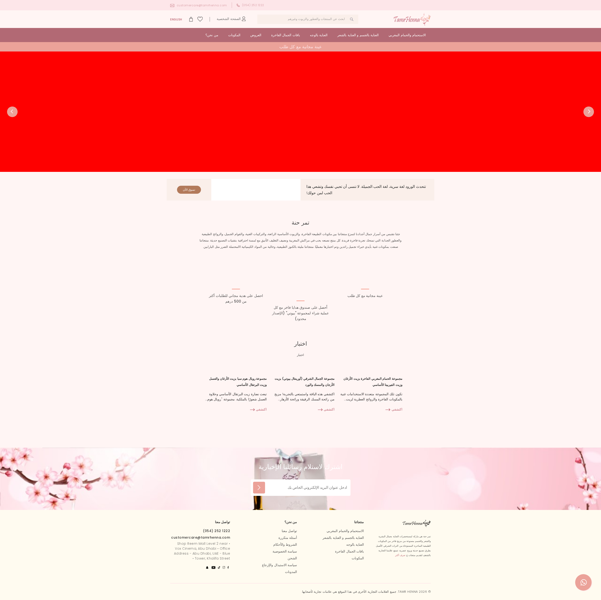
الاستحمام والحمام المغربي (407, 35)
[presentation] (12, 112)
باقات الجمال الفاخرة (285, 35)
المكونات (234, 35)
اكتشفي (396, 409)
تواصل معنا (289, 531)
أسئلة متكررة (287, 537)
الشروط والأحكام (285, 544)
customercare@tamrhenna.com (202, 5)
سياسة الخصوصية (285, 551)
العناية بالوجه (319, 35)
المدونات (291, 571)
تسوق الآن (189, 190)
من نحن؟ (211, 35)
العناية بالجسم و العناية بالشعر (358, 35)
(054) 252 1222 (253, 5)
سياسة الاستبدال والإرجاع (279, 565)
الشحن (292, 558)
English (176, 19)
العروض (255, 35)
